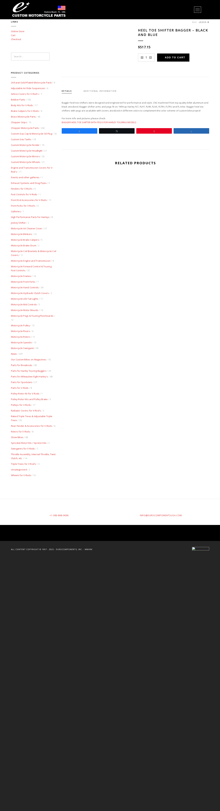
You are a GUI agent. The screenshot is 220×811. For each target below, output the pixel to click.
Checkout (16, 39)
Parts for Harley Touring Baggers (28, 370)
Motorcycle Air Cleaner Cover (26, 228)
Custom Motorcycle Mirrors (25, 156)
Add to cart (175, 57)
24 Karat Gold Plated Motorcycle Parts (31, 82)
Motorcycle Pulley (20, 325)
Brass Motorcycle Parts (23, 116)
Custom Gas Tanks (21, 139)
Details (67, 91)
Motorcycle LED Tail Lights (24, 298)
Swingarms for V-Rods (23, 448)
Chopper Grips (19, 122)
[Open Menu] (197, 10)
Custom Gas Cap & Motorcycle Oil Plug (31, 133)
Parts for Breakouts (21, 365)
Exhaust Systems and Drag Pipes (29, 183)
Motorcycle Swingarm (22, 348)
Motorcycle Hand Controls (25, 287)
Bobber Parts (18, 99)
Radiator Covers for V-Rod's (26, 410)
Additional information (100, 91)
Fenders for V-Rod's (21, 188)
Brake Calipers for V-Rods (25, 110)
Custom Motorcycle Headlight (26, 150)
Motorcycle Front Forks (23, 281)
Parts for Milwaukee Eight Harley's (29, 376)
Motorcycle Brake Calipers (25, 239)
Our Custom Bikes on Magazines (28, 359)
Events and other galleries (25, 177)
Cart (13, 35)
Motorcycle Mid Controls (24, 304)
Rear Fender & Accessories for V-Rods (31, 425)
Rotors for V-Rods (20, 431)
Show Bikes (17, 437)
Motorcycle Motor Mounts (24, 310)
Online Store (18, 31)
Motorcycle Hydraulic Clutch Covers (30, 293)
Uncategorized (19, 469)
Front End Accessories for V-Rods (29, 200)
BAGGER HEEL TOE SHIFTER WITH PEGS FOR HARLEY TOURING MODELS (99, 122)
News (14, 353)
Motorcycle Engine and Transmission (31, 260)
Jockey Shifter (18, 222)
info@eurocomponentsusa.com (161, 515)
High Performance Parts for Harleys (30, 217)
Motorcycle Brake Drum (23, 245)
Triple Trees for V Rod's (23, 463)
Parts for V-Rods (20, 387)
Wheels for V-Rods (21, 475)
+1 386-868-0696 (59, 515)
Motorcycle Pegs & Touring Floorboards (32, 315)
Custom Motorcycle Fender (25, 145)
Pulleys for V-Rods (21, 404)
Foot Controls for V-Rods (24, 194)
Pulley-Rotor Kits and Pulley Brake (29, 399)
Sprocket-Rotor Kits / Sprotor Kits (29, 442)
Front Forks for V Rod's (23, 205)
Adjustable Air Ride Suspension (28, 88)
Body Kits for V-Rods (22, 105)
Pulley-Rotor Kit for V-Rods (25, 393)
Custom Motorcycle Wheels (25, 162)
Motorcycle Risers (20, 331)
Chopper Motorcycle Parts (25, 128)
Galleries (16, 211)
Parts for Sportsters (21, 382)
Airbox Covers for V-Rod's (25, 93)
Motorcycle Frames (21, 276)
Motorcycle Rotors (20, 336)
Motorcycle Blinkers (21, 234)
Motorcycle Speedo (21, 342)
